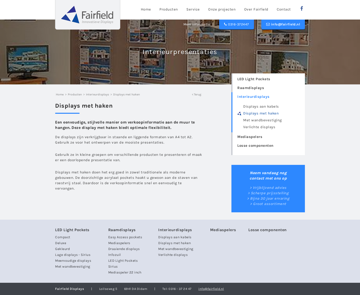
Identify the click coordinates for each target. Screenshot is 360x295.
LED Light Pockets (253, 79)
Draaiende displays (124, 249)
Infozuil (114, 255)
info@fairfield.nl (285, 24)
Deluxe (60, 243)
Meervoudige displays (73, 261)
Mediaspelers (249, 137)
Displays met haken (261, 113)
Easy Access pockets (125, 237)
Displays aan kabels (261, 106)
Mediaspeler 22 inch (125, 272)
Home (60, 94)
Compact (62, 237)
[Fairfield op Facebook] (301, 8)
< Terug (196, 94)
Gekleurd (62, 249)
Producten (75, 94)
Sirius (113, 266)
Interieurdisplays (253, 96)
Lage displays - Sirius (72, 255)
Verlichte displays (259, 127)
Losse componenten (255, 145)
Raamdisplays (250, 88)
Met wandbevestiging (262, 120)
